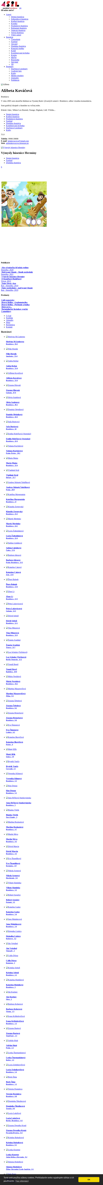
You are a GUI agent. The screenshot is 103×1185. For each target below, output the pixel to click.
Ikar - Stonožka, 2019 (9, 284)
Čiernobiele (15, 39)
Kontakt (9, 327)
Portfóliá (9, 318)
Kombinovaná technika (20, 53)
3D (12, 64)
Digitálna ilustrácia (18, 46)
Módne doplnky (17, 76)
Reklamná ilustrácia (19, 28)
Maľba (13, 57)
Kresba (14, 55)
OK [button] (89, 1180)
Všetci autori (16, 35)
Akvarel (14, 44)
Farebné (14, 42)
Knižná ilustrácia (17, 21)
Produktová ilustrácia (19, 26)
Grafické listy (16, 71)
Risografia (15, 60)
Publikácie (15, 80)
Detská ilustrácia (17, 17)
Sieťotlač (14, 62)
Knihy (13, 73)
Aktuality (9, 320)
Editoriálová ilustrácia (19, 19)
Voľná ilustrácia (17, 33)
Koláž (13, 51)
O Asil (8, 316)
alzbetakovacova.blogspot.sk (17, 143)
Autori (8, 14)
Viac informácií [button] (22, 1181)
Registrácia (10, 325)
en (20, 8)
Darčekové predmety (19, 69)
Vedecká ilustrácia (18, 30)
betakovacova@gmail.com (18, 141)
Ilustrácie (9, 37)
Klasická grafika (17, 48)
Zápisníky (15, 78)
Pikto (8, 322)
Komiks (14, 24)
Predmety (10, 66)
